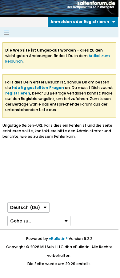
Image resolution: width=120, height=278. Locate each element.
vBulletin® (58, 238)
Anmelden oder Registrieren (79, 21)
